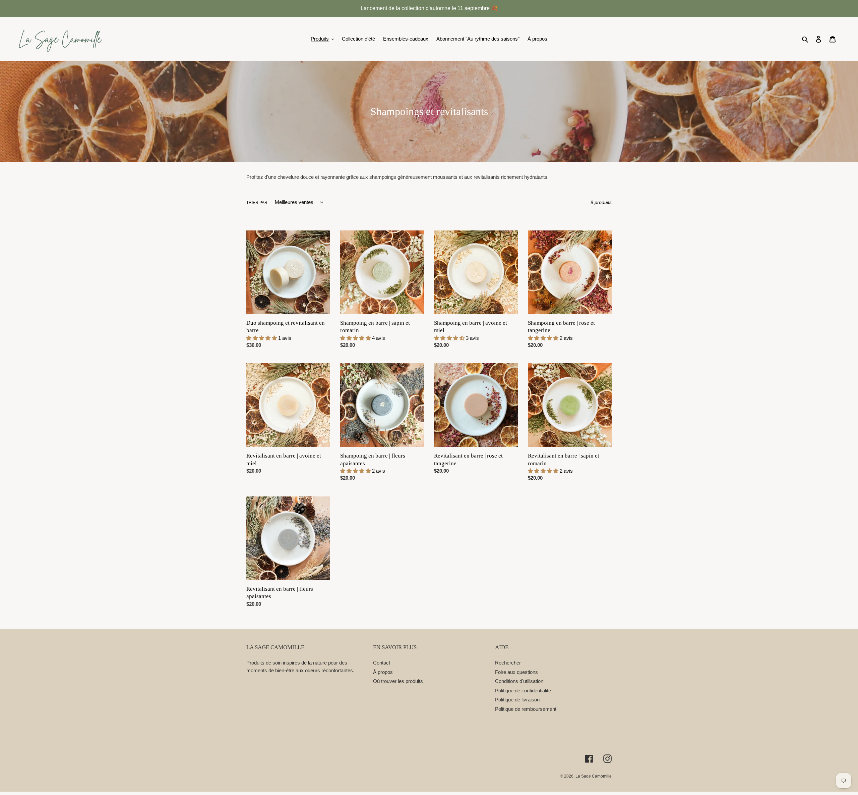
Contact (381, 663)
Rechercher (508, 663)
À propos (383, 672)
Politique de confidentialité (523, 690)
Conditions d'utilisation (519, 681)
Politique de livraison (517, 699)
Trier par (256, 202)
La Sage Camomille (593, 776)
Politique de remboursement (525, 709)
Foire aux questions (516, 672)
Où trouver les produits (398, 681)
